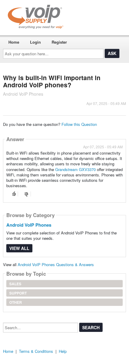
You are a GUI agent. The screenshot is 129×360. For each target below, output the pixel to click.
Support (18, 293)
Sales (15, 283)
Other (15, 302)
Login (35, 42)
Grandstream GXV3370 (75, 169)
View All (19, 248)
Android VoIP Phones (28, 225)
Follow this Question (79, 124)
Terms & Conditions (36, 351)
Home (13, 42)
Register (59, 42)
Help (63, 351)
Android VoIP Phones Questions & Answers (56, 264)
